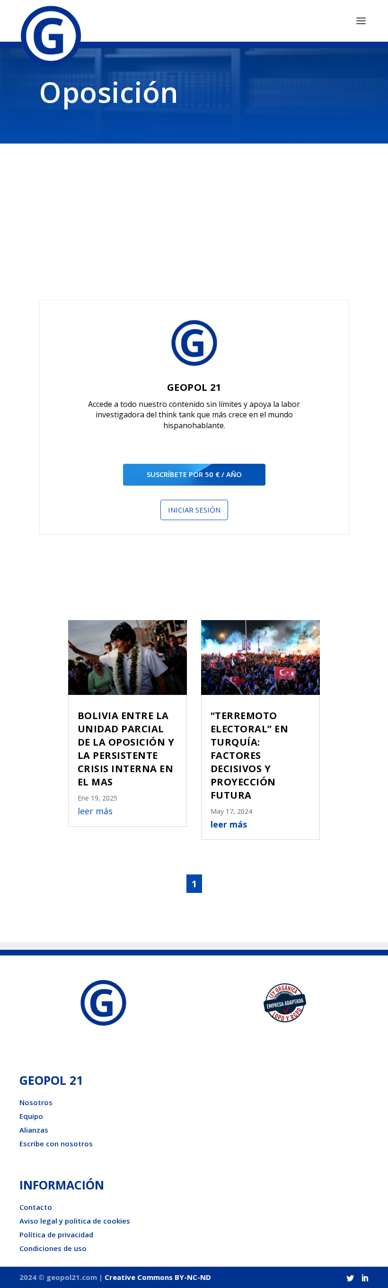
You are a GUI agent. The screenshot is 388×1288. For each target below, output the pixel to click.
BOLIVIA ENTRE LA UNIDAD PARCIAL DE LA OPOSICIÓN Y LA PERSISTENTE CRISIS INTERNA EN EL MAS (126, 748)
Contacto (35, 1207)
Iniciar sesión (194, 509)
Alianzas (33, 1130)
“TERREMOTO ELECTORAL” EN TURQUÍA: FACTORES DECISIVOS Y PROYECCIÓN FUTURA (250, 755)
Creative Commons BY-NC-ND (158, 1277)
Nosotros (36, 1102)
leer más (95, 811)
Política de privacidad (56, 1234)
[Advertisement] (194, 228)
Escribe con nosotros (56, 1143)
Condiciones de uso (53, 1248)
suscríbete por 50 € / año (194, 474)
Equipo (31, 1116)
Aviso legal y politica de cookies (74, 1220)
